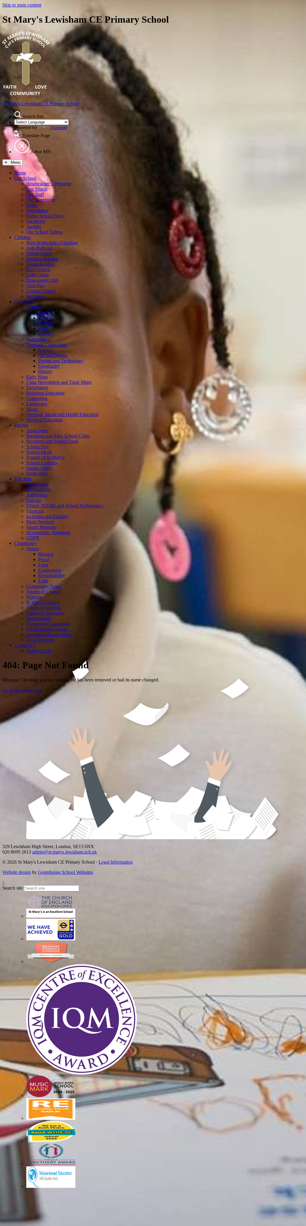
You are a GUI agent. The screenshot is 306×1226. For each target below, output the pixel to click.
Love (43, 564)
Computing (37, 398)
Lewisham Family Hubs (49, 634)
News (31, 205)
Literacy (34, 307)
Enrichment (37, 387)
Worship (34, 596)
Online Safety (39, 253)
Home (20, 172)
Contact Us (25, 645)
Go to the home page (22, 689)
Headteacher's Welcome (48, 183)
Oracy (44, 328)
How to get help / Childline (52, 242)
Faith (43, 580)
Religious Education (45, 392)
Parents (21, 425)
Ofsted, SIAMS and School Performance (64, 505)
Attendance (37, 494)
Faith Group (37, 274)
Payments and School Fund (52, 441)
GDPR (32, 537)
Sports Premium (41, 527)
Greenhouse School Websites (65, 872)
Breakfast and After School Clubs (58, 435)
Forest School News (45, 215)
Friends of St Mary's (45, 457)
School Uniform (41, 462)
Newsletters (37, 210)
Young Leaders (40, 264)
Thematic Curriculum (46, 344)
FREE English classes (47, 629)
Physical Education (44, 419)
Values (32, 548)
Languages (36, 403)
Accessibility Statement (48, 532)
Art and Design (52, 355)
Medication (37, 473)
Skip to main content (21, 4)
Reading (46, 312)
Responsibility (51, 575)
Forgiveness (49, 570)
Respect (45, 553)
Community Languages (48, 623)
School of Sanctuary (45, 613)
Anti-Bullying (39, 248)
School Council (41, 290)
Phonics (45, 323)
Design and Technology (60, 360)
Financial (35, 511)
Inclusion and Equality (47, 516)
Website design (16, 872)
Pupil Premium (40, 521)
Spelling (46, 333)
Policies (33, 500)
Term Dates (37, 430)
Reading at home (42, 258)
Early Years (37, 376)
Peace (43, 559)
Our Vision (36, 188)
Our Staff (35, 194)
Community (25, 543)
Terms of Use (39, 650)
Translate (58, 127)
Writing (45, 317)
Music (32, 409)
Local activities (40, 639)
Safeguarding (38, 489)
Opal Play (35, 285)
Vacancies (35, 221)
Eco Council (38, 269)
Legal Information (116, 862)
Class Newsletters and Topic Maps (58, 382)
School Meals (39, 451)
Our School (25, 178)
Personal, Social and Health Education (62, 414)
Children (22, 237)
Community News (43, 586)
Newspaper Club (42, 280)
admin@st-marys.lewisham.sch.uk (64, 851)
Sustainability (39, 618)
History (45, 371)
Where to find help (44, 607)
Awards (33, 226)
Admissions (37, 484)
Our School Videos (44, 231)
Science (45, 350)
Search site (12, 887)
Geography (48, 366)
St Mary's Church (42, 602)
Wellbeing (35, 296)
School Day (37, 446)
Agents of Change (43, 591)
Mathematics (38, 339)
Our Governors (40, 199)
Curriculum (25, 301)
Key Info (22, 478)
